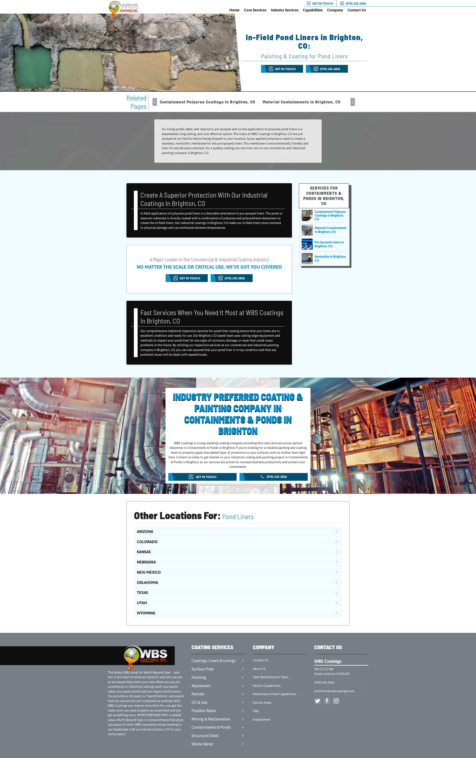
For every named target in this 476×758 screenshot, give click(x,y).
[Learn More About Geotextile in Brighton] (324, 258)
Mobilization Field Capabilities (274, 694)
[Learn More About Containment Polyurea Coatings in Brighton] (324, 215)
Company (335, 10)
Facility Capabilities (267, 686)
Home (234, 10)
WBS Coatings (327, 661)
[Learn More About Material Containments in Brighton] (324, 230)
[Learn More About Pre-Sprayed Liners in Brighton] (324, 244)
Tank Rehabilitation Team (270, 677)
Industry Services (284, 10)
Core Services (255, 10)
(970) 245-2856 (324, 682)
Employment (261, 719)
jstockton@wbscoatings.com (334, 691)
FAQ (256, 711)
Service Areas (262, 702)
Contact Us (357, 10)
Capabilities (313, 10)
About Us (259, 669)
